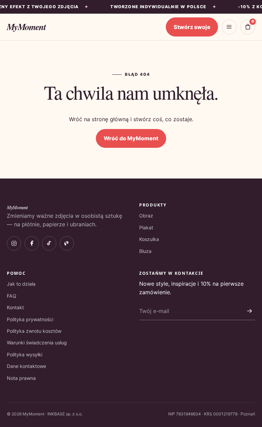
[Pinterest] (67, 243)
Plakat (146, 227)
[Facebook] (32, 243)
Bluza (145, 251)
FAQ (11, 296)
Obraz (146, 215)
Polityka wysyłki (24, 354)
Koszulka (149, 239)
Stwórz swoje (192, 27)
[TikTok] (49, 243)
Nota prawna (21, 378)
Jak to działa (21, 284)
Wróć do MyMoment (131, 138)
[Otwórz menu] (229, 26)
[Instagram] (14, 243)
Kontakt (15, 307)
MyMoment (26, 26)
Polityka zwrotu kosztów (34, 331)
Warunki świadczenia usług (37, 342)
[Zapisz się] (249, 311)
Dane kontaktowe (26, 366)
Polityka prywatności (30, 319)
